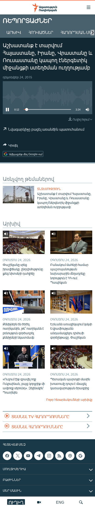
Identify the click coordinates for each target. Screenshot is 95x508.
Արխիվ (13, 32)
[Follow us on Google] (80, 455)
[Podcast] (69, 455)
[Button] (10, 146)
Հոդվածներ (40, 32)
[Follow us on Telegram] (38, 455)
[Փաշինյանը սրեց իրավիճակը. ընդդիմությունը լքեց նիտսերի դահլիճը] (24, 242)
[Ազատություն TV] (39, 502)
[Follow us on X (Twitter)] (17, 455)
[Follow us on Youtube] (28, 455)
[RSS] (59, 455)
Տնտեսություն (49, 189)
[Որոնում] (81, 502)
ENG (60, 502)
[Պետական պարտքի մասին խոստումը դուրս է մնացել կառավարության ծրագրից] (71, 357)
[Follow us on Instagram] (49, 455)
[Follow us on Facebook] (7, 455)
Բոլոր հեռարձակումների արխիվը (69, 399)
